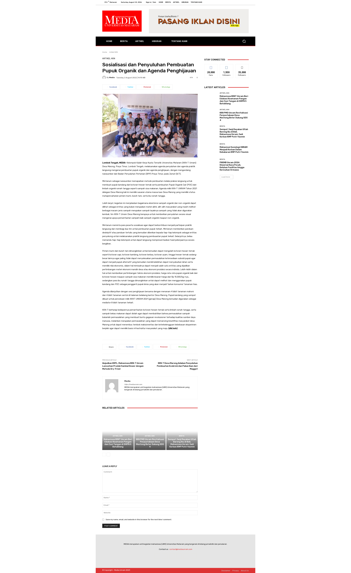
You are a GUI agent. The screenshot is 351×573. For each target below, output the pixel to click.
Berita (181, 436)
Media (112, 77)
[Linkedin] (172, 556)
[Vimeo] (243, 2)
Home (104, 52)
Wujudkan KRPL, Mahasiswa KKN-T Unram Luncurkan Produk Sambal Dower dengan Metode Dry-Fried (123, 366)
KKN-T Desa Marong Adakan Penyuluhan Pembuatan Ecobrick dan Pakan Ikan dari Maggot (177, 366)
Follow (226, 66)
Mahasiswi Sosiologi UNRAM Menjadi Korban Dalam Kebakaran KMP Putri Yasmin (234, 149)
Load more (225, 177)
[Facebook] (234, 2)
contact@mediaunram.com (180, 549)
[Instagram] (237, 2)
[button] (244, 41)
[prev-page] (104, 454)
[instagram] (130, 394)
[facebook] (125, 394)
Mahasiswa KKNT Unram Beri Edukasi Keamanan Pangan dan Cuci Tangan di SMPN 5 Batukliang (118, 443)
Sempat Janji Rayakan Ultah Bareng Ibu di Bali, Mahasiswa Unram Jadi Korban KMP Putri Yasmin (182, 443)
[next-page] (108, 454)
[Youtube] (247, 2)
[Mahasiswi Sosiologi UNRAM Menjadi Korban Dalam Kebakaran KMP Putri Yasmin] (211, 148)
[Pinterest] (179, 556)
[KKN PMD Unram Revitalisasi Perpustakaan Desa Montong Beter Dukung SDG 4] (150, 431)
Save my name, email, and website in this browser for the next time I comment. (139, 519)
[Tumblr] (186, 556)
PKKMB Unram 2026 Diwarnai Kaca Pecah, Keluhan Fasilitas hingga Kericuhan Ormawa (232, 166)
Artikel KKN (113, 52)
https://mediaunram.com (133, 384)
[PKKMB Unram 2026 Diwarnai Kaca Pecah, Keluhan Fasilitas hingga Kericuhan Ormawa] (211, 165)
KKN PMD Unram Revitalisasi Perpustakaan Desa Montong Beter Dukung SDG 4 (150, 443)
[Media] (104, 77)
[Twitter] (240, 2)
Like (211, 66)
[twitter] (135, 394)
